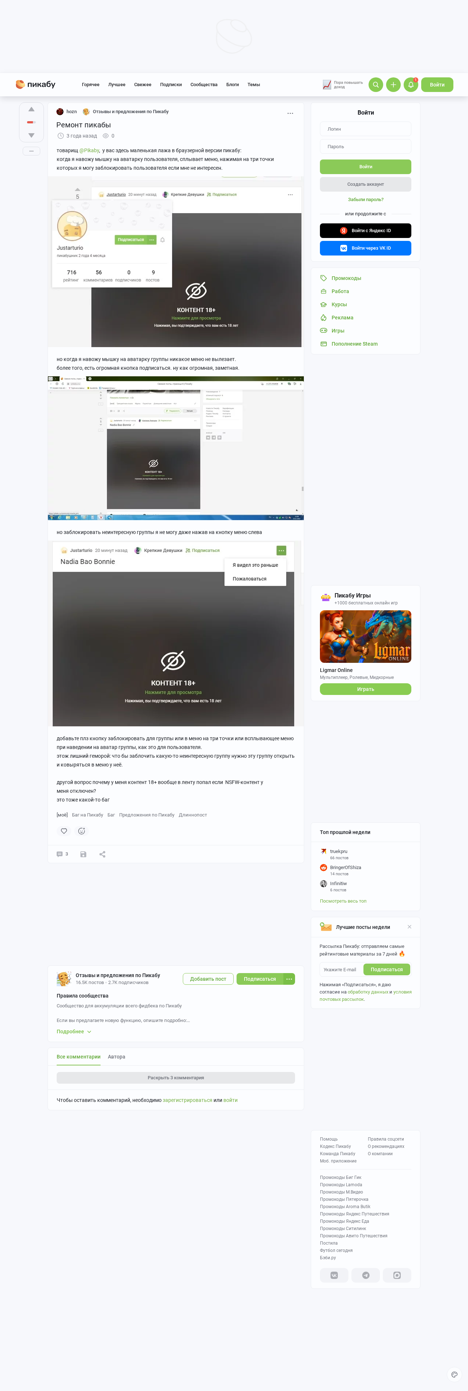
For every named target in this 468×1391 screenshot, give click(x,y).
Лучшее (116, 84)
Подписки (171, 84)
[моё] (62, 815)
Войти (437, 85)
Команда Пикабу (337, 1153)
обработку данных (368, 992)
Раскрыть (176, 1077)
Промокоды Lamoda (341, 1184)
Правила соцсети (386, 1139)
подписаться (387, 969)
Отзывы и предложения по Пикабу (118, 975)
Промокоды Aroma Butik (345, 1206)
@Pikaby (89, 150)
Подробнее (70, 1031)
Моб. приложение (338, 1161)
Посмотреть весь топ (343, 901)
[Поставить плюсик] (31, 109)
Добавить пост (208, 979)
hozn (72, 111)
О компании (380, 1153)
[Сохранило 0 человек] (83, 854)
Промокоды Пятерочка (344, 1199)
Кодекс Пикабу (335, 1146)
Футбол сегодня (336, 1250)
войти (230, 1100)
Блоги (232, 84)
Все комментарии (79, 1057)
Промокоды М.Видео (341, 1192)
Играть (365, 689)
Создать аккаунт (365, 184)
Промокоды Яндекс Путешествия (354, 1214)
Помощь (329, 1139)
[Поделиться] (102, 854)
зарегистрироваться (187, 1100)
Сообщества (204, 84)
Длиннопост (193, 815)
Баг (111, 815)
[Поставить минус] (31, 135)
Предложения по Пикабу (146, 815)
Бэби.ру (328, 1257)
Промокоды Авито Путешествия (354, 1235)
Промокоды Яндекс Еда (344, 1221)
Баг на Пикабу (87, 815)
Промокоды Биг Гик (340, 1177)
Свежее (142, 84)
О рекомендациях (386, 1146)
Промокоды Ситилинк (343, 1228)
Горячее (90, 84)
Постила (329, 1243)
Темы (254, 84)
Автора (116, 1057)
